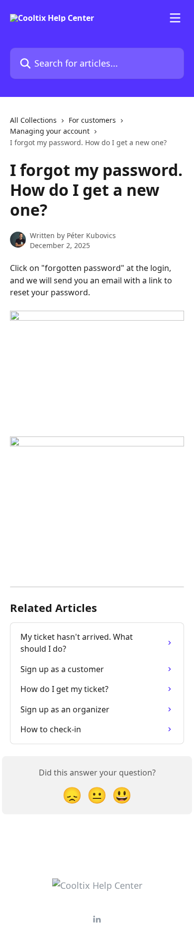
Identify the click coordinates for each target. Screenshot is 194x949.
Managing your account (50, 131)
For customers (92, 120)
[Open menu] (175, 18)
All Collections (33, 120)
